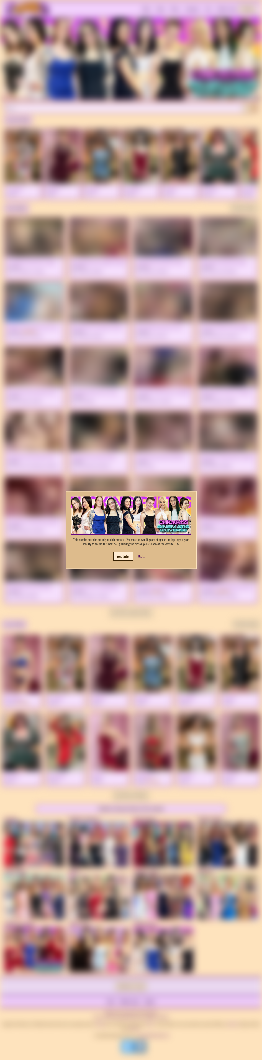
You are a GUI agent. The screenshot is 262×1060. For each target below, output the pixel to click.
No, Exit (142, 556)
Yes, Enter (123, 556)
